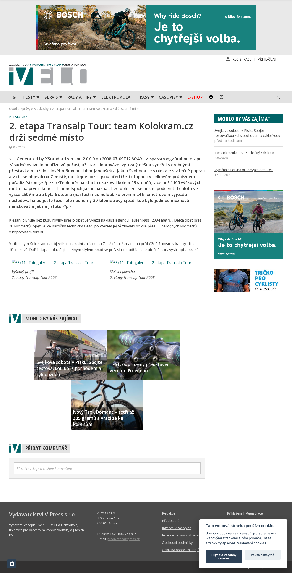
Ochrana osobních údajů (180, 549)
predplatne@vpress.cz (123, 539)
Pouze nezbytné (262, 555)
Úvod (13, 108)
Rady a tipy (79, 97)
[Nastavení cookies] (11, 563)
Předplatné (171, 520)
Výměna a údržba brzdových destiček (243, 169)
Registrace (241, 59)
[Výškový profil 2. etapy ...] (52, 262)
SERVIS (51, 97)
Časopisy (168, 97)
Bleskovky (41, 108)
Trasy (143, 97)
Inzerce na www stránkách (182, 535)
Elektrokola (115, 97)
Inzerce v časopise (176, 527)
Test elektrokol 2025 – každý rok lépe (244, 152)
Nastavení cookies (251, 543)
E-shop (195, 97)
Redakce (168, 513)
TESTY (29, 97)
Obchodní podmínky (177, 542)
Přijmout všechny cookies (224, 556)
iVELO (48, 75)
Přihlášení (267, 59)
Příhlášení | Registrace (245, 513)
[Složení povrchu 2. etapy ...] (150, 262)
